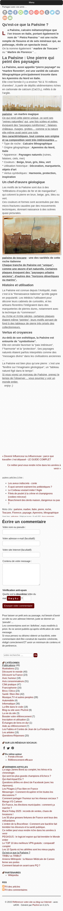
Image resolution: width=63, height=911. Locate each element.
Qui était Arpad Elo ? (13, 779)
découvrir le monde (12, 671)
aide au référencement (14, 726)
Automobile (8, 700)
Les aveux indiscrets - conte (22, 483)
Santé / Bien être (10, 694)
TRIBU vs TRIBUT (12, 856)
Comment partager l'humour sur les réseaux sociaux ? (30, 798)
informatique (8, 703)
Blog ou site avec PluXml (15, 710)
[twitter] (8, 749)
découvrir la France (12, 675)
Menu (31, 2)
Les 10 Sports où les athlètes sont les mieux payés (28, 849)
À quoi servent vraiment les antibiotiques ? (30, 486)
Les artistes (8, 732)
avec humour (9, 678)
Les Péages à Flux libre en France (20, 789)
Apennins (37, 512)
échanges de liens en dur (15, 723)
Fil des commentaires (16, 890)
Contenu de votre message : (17, 561)
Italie (34, 509)
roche (48, 509)
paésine (18, 509)
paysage (27, 512)
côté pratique (9, 684)
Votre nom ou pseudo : (14, 527)
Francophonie (9, 687)
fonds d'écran (15, 756)
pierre (41, 509)
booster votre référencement (17, 716)
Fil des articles (12, 886)
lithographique (51, 512)
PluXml (35, 905)
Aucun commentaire (48, 516)
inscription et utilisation (14, 719)
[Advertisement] (31, 420)
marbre (27, 509)
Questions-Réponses (13, 735)
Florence (16, 512)
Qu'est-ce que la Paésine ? (16, 852)
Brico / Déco (8, 691)
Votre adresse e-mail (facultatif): (18, 538)
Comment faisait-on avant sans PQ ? (21, 865)
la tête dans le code (12, 707)
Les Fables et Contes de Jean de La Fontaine (26, 729)
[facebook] (4, 749)
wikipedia (13, 875)
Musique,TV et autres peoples (17, 697)
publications (14, 516)
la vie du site (9, 713)
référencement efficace (20, 760)
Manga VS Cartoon (12, 801)
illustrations (8, 668)
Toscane (6, 512)
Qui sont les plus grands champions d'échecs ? (26, 776)
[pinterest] (12, 749)
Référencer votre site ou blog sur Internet (31, 902)
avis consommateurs (13, 681)
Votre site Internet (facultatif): (17, 549)
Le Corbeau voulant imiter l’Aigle (25, 490)
